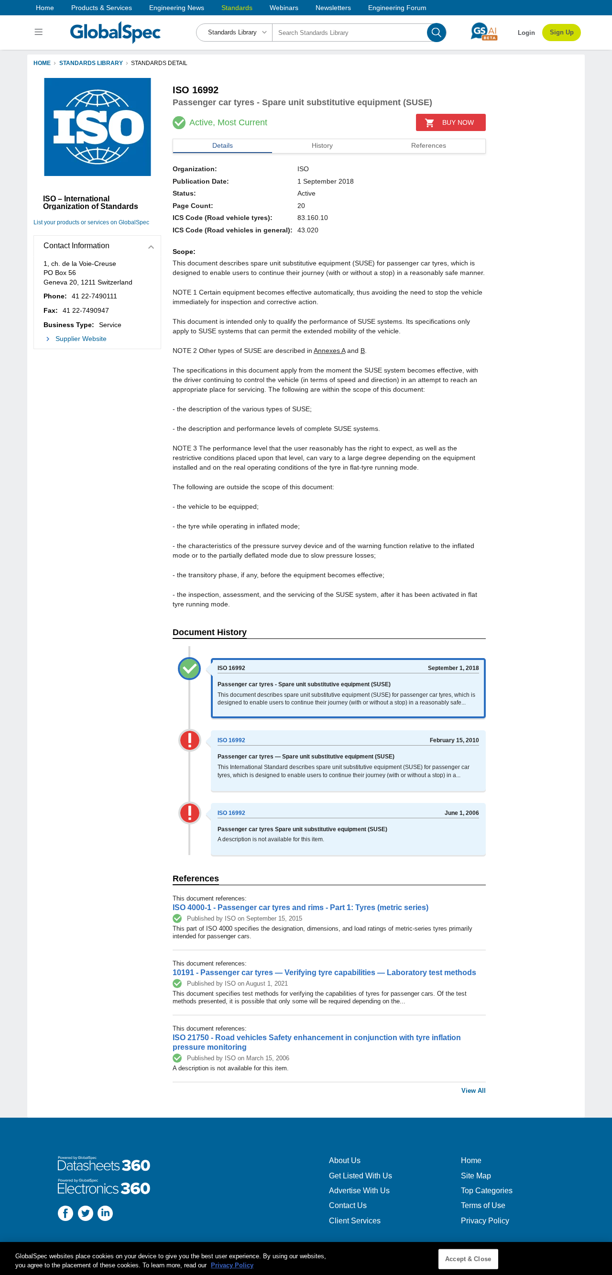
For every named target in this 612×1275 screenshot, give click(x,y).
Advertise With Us (359, 1191)
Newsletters (333, 7)
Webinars (284, 7)
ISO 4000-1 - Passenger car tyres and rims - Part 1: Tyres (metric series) (300, 907)
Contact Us (348, 1205)
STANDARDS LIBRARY (91, 63)
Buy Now (458, 122)
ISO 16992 (231, 740)
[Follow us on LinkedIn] (105, 1214)
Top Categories (487, 1191)
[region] (306, 1258)
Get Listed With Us (360, 1176)
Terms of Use (483, 1205)
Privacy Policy (485, 1221)
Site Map (476, 1176)
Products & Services (101, 7)
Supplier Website (81, 338)
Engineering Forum (397, 7)
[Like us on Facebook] (65, 1214)
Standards (236, 7)
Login (526, 32)
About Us (345, 1160)
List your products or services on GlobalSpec (91, 222)
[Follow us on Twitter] (85, 1214)
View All (473, 1090)
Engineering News (176, 7)
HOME (42, 63)
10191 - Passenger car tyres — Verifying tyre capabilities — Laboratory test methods (324, 972)
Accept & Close (468, 1259)
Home (45, 7)
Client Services (355, 1221)
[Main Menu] (39, 32)
